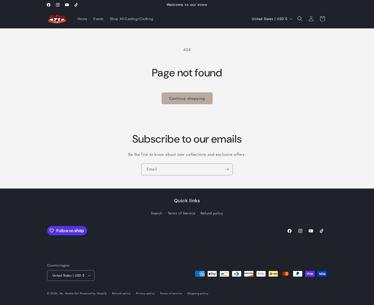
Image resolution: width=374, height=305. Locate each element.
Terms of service (171, 293)
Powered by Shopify (93, 293)
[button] (300, 18)
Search (156, 213)
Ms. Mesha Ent (69, 293)
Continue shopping (187, 98)
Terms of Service (181, 213)
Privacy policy (145, 293)
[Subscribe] (227, 169)
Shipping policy (198, 293)
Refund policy (211, 213)
